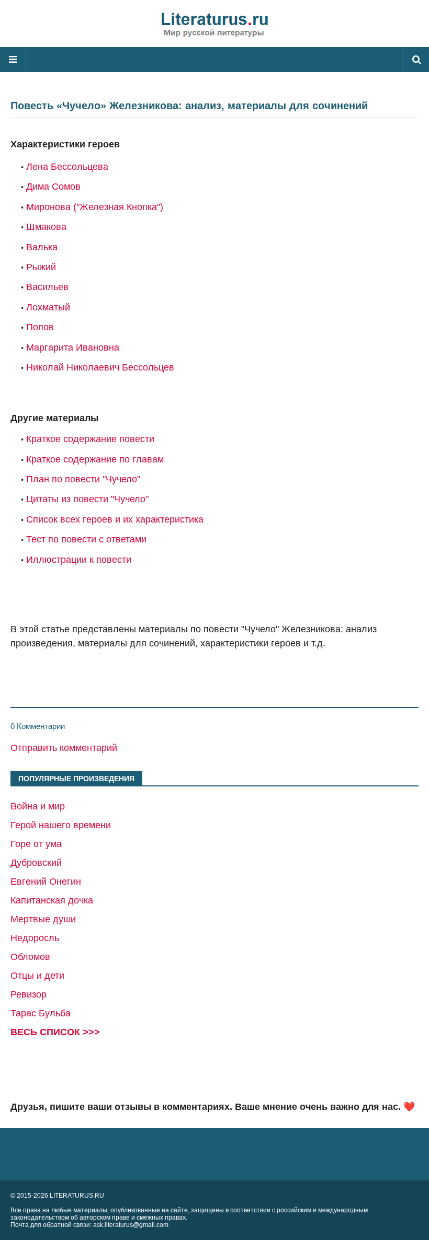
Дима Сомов (53, 186)
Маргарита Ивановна (72, 347)
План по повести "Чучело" (83, 479)
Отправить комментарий (63, 748)
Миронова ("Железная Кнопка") (94, 207)
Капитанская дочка (51, 900)
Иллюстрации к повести (78, 559)
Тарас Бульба (40, 1013)
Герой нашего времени (60, 825)
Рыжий (41, 267)
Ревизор (28, 994)
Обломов (30, 957)
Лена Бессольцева (67, 166)
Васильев (47, 287)
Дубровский (36, 862)
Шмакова (46, 227)
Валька (42, 247)
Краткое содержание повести (90, 439)
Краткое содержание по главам (95, 459)
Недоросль (34, 938)
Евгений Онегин (45, 881)
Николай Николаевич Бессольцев (100, 367)
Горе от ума (36, 844)
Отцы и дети (37, 975)
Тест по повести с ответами (86, 539)
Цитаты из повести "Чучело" (87, 499)
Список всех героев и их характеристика (115, 519)
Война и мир (37, 806)
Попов (40, 327)
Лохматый (48, 307)
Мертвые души (43, 919)
